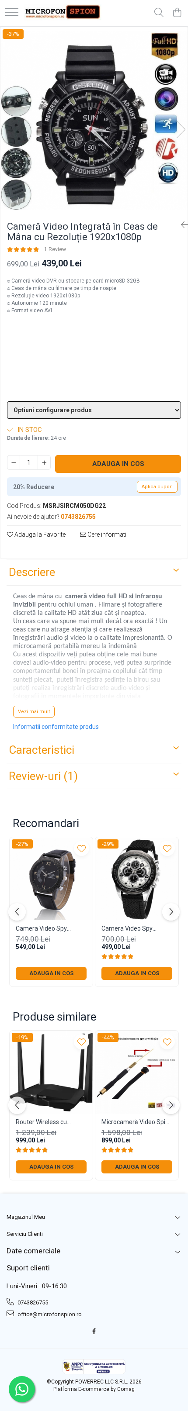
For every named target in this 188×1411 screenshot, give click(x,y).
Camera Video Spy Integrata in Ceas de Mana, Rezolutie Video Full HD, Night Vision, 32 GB (132, 928)
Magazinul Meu (26, 1217)
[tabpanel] (94, 120)
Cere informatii (107, 534)
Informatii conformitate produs (56, 726)
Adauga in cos (118, 464)
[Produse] (12, 13)
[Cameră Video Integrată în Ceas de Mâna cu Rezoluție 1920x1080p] (94, 120)
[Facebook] (94, 1332)
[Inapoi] (181, 225)
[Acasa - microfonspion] (62, 13)
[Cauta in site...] (159, 13)
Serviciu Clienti (25, 1234)
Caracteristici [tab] (41, 749)
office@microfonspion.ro (49, 1314)
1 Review (55, 249)
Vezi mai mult (34, 711)
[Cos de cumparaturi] (176, 13)
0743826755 (32, 1302)
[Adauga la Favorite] (81, 848)
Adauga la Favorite (39, 534)
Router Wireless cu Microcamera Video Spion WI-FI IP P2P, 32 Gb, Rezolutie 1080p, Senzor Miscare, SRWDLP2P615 (51, 1122)
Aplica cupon (157, 487)
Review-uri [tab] (43, 776)
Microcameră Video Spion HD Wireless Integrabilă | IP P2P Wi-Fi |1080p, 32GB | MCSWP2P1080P (136, 1122)
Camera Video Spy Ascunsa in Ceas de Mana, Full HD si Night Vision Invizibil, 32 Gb (45, 928)
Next (181, 129)
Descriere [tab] (32, 572)
